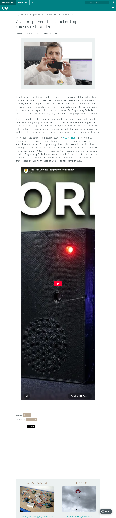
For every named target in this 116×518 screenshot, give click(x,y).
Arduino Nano (70, 137)
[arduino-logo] (5, 8)
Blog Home (20, 15)
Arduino (31, 419)
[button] (113, 2)
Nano (27, 415)
